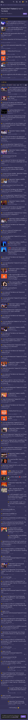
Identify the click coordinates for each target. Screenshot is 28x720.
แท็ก (4, 4)
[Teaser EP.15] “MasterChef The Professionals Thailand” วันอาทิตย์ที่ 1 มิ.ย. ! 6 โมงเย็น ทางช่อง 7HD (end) (13, 571)
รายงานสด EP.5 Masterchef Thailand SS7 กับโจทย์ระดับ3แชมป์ (14, 357)
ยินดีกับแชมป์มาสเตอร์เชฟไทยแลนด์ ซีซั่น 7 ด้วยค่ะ (17, 97)
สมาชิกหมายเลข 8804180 (12, 670)
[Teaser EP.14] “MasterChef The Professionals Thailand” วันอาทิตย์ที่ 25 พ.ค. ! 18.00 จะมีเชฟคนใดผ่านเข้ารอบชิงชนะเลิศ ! (13, 598)
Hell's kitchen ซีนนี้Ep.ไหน (8, 509)
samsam (2, 36)
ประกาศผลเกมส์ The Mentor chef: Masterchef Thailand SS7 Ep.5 (13, 351)
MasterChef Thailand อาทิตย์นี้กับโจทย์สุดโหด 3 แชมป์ (16, 363)
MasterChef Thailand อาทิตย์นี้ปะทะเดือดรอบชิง (17, 150)
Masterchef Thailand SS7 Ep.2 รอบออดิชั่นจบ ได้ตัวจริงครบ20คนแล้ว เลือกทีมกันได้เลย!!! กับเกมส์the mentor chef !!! (14, 442)
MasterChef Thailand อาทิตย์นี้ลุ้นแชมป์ (16, 131)
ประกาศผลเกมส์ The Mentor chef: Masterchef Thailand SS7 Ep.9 (13, 257)
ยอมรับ (23, 716)
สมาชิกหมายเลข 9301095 (5, 157)
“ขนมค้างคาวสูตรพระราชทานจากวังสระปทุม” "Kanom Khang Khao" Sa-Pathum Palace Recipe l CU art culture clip (13, 381)
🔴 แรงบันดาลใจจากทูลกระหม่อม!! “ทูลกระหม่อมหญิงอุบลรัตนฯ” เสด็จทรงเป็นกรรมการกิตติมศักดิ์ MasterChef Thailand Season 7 (17, 250)
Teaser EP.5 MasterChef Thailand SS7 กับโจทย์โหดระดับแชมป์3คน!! (14, 369)
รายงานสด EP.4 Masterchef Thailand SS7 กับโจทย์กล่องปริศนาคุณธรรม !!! (14, 388)
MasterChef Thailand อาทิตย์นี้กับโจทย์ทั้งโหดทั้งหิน (16, 454)
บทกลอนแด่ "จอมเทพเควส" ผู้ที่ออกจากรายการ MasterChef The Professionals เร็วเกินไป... (16, 64)
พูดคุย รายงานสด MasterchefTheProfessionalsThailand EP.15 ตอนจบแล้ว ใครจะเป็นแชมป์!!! (13, 558)
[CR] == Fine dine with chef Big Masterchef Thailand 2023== (16, 489)
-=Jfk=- (9, 491)
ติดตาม (25, 13)
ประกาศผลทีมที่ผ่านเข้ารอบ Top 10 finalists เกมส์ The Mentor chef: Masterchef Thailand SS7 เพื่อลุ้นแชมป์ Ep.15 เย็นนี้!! (13, 125)
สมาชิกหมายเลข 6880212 (5, 289)
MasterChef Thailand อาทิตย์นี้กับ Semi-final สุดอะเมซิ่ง (16, 180)
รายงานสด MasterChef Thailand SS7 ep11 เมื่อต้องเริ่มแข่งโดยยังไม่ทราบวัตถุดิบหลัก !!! (14, 213)
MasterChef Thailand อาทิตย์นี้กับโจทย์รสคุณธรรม (16, 394)
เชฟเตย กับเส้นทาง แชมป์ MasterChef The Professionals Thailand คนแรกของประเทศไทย (15, 529)
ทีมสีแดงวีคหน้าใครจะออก (14, 51)
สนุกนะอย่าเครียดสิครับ (12, 499)
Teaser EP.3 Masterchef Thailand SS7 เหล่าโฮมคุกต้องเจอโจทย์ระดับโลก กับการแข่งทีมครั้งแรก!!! (14, 435)
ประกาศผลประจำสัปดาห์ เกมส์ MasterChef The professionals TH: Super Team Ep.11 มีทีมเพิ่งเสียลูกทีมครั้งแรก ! (13, 682)
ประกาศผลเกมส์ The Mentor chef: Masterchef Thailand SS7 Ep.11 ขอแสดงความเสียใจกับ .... (13, 207)
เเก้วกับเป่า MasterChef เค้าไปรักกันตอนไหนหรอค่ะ (14, 39)
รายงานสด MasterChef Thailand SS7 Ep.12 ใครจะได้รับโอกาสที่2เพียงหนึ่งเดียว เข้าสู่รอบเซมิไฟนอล (13, 196)
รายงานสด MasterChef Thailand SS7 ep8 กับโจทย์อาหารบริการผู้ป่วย (13, 298)
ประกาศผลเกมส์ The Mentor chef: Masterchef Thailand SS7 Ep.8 (13, 293)
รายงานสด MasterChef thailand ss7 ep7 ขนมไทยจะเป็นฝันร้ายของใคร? (13, 322)
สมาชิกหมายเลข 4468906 (10, 30)
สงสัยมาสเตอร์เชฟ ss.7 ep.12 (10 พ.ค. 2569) (12, 185)
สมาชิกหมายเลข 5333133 (5, 629)
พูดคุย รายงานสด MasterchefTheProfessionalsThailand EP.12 (11, 652)
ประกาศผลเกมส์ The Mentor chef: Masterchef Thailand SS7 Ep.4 (13, 375)
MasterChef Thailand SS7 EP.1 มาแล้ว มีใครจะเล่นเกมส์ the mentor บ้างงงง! (14, 466)
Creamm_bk (10, 113)
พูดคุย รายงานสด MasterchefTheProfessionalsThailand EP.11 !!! (12, 696)
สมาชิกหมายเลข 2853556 (5, 525)
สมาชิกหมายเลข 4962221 (12, 254)
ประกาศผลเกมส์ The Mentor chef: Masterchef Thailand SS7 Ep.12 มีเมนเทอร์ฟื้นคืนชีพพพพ (13, 190)
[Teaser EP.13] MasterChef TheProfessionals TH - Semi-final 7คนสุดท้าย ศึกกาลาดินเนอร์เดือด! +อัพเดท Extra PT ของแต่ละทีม (13, 620)
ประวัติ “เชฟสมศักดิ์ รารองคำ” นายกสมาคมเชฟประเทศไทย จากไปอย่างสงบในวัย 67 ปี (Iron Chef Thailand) (17, 496)
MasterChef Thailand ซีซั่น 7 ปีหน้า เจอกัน (17, 483)
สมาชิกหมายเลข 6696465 (5, 186)
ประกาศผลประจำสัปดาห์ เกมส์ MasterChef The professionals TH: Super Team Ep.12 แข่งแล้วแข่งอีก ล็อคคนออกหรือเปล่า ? (13, 641)
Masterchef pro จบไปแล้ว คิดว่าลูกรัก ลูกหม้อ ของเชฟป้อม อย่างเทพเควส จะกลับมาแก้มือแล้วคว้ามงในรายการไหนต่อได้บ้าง (13, 543)
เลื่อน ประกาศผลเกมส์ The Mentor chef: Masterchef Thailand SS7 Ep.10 (11, 231)
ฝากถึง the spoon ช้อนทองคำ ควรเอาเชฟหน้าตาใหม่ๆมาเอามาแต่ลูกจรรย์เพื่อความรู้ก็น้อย (13, 662)
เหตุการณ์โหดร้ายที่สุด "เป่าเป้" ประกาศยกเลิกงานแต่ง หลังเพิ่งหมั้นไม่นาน (16, 28)
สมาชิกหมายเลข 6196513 (12, 134)
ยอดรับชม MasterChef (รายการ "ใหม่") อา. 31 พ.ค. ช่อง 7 (16, 110)
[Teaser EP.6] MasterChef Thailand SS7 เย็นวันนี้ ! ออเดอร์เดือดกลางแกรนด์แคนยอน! (13, 345)
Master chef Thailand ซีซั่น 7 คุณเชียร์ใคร (16, 57)
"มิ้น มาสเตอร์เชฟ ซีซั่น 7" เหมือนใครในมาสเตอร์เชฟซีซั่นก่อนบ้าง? (17, 282)
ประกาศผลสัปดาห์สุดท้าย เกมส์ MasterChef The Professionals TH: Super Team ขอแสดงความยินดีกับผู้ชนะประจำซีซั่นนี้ (14, 550)
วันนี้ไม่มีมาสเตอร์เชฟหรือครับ (9, 288)
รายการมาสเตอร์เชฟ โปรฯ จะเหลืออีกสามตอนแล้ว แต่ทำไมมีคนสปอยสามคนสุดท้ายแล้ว (14, 627)
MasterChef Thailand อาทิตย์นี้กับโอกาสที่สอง (16, 202)
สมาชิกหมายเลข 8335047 (12, 506)
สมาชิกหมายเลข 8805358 (5, 658)
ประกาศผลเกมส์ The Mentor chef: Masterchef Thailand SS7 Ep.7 (13, 316)
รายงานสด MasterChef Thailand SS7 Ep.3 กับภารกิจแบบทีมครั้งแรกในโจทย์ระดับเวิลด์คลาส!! (12, 423)
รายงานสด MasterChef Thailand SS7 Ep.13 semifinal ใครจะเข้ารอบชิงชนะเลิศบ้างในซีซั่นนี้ (12, 168)
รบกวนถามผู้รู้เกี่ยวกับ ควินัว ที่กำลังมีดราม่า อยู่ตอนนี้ (14, 75)
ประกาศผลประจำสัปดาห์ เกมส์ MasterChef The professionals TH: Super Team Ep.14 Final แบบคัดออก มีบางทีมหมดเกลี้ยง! (14, 583)
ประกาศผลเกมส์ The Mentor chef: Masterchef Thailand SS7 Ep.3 (13, 405)
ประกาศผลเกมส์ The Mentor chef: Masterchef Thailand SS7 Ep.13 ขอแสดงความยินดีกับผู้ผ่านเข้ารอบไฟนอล (14, 162)
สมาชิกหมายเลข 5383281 (12, 692)
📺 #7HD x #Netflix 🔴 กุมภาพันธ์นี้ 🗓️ (17, 477)
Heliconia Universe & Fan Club (9, 156)
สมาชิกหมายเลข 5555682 (12, 480)
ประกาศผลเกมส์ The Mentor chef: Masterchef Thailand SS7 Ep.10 (13, 225)
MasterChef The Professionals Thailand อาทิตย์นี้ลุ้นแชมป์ (16, 564)
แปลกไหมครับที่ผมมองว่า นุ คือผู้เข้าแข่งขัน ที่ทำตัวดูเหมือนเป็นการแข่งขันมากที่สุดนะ (14, 69)
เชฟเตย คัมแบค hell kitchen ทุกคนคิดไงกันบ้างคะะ (14, 518)
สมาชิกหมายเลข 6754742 (5, 71)
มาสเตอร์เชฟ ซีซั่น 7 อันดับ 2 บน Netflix (16, 460)
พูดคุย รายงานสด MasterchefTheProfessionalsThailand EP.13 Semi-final (14, 613)
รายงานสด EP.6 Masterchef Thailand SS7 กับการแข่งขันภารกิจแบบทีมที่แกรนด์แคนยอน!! (13, 339)
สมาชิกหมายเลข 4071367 (5, 42)
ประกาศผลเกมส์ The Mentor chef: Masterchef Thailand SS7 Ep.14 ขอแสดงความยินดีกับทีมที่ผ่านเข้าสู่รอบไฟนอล (14, 138)
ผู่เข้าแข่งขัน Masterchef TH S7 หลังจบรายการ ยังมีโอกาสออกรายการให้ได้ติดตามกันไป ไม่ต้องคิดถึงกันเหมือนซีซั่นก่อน (17, 90)
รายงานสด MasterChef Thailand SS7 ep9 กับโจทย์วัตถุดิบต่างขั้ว (13, 263)
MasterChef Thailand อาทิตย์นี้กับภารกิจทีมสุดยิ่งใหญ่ (16, 429)
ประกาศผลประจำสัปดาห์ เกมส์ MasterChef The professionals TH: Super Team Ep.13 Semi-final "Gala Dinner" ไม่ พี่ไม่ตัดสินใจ (13, 605)
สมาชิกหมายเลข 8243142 (5, 384)
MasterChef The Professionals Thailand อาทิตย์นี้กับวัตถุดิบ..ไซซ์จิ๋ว (16, 702)
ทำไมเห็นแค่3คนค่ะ (7, 647)
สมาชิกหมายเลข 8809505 (5, 578)
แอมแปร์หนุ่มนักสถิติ (4, 107)
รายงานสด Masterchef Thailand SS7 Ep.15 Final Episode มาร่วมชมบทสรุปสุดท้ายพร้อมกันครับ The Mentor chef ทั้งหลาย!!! (13, 117)
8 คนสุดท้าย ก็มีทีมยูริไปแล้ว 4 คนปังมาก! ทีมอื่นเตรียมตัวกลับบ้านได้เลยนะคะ (17, 689)
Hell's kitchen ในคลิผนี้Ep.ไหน (9, 513)
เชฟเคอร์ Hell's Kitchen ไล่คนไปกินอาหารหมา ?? (17, 668)
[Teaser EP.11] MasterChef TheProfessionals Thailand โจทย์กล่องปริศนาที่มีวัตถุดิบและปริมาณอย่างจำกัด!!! (14, 709)
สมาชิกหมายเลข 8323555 (11, 60)
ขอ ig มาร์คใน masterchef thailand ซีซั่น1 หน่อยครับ (13, 46)
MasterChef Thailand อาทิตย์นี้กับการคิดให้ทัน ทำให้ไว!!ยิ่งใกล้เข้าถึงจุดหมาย (17, 219)
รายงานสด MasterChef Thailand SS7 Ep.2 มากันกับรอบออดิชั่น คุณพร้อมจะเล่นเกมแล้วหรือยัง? (14, 448)
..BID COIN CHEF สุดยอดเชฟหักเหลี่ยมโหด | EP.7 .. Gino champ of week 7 (13, 34)
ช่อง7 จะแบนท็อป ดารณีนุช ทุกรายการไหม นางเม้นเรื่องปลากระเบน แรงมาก (16, 22)
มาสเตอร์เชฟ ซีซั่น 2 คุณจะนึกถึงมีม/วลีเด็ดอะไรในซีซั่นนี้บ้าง (17, 536)
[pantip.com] (2, 1)
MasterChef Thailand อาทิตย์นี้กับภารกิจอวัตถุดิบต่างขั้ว (17, 269)
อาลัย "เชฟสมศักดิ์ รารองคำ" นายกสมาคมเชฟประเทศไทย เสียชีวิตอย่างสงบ (17, 503)
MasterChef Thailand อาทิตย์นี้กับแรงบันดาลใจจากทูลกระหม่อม (17, 242)
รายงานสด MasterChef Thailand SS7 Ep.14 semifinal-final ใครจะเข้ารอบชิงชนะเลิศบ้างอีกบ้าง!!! (13, 145)
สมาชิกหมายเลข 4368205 (5, 48)
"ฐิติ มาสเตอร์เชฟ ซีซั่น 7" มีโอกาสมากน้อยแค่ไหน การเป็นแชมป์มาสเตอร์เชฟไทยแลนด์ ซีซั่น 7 (17, 276)
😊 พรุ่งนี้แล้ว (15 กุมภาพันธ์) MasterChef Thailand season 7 (15, 471)
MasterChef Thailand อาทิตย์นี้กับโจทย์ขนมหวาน (16, 328)
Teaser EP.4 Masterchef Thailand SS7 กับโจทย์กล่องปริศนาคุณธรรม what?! (13, 400)
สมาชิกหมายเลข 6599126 (5, 519)
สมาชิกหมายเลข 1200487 (5, 77)
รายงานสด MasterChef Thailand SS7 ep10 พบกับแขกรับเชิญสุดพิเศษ (13, 237)
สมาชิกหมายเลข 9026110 (11, 54)
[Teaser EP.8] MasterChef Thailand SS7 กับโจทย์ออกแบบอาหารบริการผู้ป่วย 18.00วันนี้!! (13, 310)
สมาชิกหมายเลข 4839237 (10, 25)
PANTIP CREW (10, 532)
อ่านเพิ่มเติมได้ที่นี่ (14, 717)
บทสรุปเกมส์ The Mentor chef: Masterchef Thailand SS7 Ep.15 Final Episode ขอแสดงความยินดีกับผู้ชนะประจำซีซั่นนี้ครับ (13, 104)
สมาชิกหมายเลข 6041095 (5, 511)
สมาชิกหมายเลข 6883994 (12, 474)
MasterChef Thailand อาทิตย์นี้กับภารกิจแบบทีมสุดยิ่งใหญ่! (16, 304)
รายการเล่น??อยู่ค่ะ (7, 577)
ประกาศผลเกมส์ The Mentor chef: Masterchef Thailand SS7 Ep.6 (13, 334)
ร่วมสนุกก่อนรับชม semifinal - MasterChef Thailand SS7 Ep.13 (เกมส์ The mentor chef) (14, 174)
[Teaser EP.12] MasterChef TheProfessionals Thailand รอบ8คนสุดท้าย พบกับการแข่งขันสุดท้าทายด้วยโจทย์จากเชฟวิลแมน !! (13, 674)
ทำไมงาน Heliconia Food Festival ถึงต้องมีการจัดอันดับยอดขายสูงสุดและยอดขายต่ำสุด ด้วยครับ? (13, 522)
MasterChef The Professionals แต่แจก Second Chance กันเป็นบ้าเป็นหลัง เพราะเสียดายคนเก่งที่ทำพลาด (13, 633)
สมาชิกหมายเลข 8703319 (5, 546)
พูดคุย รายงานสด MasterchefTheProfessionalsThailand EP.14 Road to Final (13, 590)
